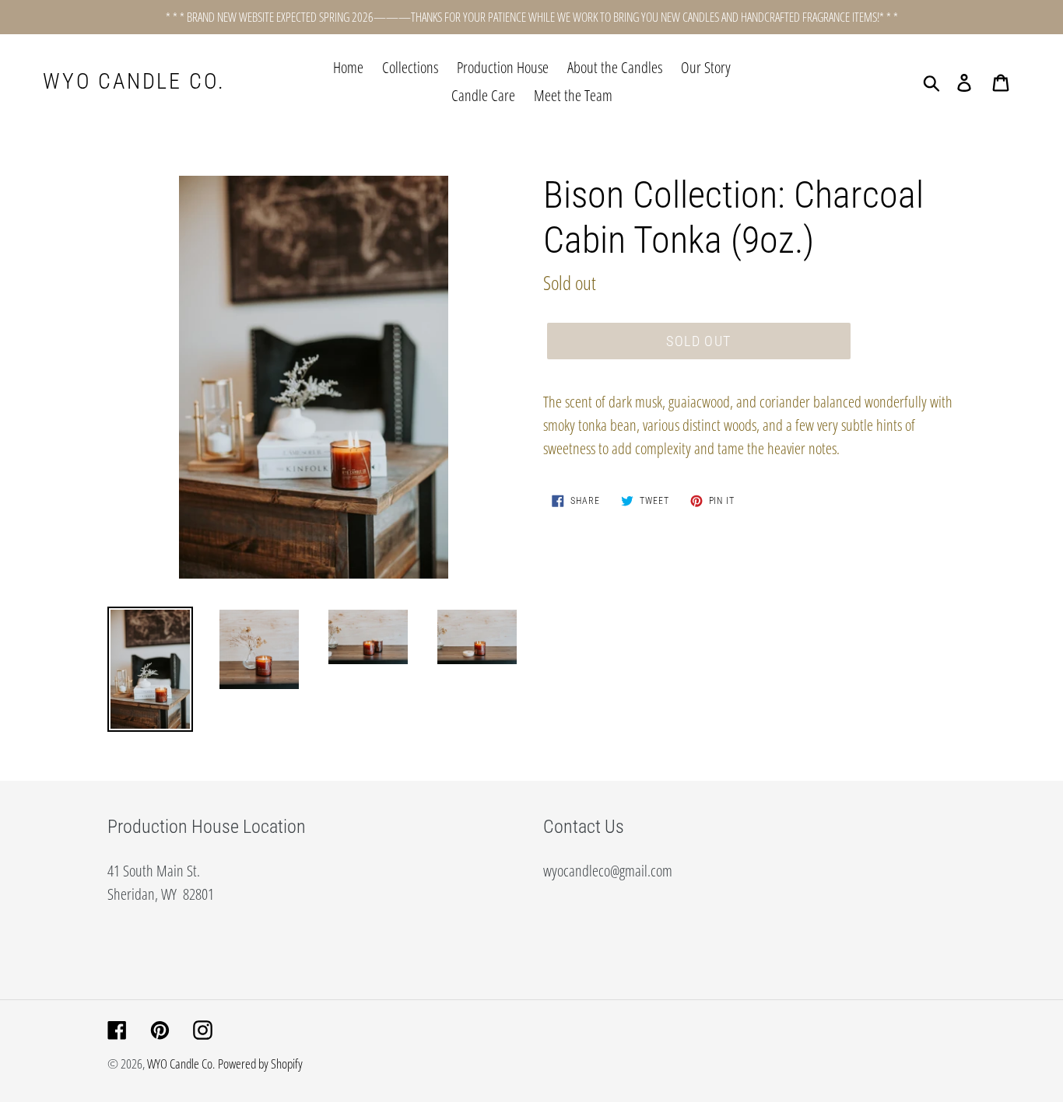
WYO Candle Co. (134, 81)
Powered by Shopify (260, 1063)
